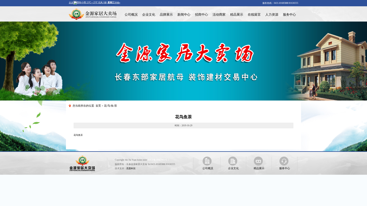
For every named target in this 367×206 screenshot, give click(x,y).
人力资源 (271, 14)
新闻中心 (183, 14)
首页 (98, 105)
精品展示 (236, 14)
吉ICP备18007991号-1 (158, 160)
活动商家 (219, 14)
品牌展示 (166, 14)
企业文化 (148, 14)
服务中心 (289, 14)
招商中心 (201, 14)
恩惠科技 (131, 168)
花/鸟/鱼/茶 (110, 105)
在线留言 (254, 14)
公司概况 (131, 14)
